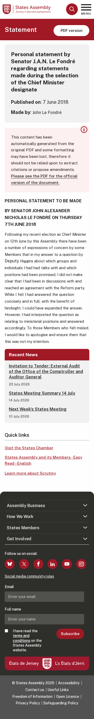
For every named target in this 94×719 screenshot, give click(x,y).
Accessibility (69, 683)
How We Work (20, 516)
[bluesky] (10, 564)
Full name (13, 609)
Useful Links (58, 690)
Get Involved (19, 538)
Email (9, 587)
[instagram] (81, 564)
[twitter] (24, 564)
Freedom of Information (32, 696)
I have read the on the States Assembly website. (27, 640)
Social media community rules (29, 576)
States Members (23, 527)
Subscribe (70, 634)
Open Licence (67, 696)
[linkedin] (52, 564)
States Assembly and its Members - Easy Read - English (43, 460)
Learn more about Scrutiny (30, 473)
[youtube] (67, 564)
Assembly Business (26, 505)
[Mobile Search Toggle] (72, 9)
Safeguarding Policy (60, 703)
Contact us (34, 690)
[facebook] (38, 564)
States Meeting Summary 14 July (42, 393)
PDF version (72, 30)
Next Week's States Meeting (38, 409)
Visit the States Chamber (29, 448)
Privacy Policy (28, 703)
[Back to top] (87, 712)
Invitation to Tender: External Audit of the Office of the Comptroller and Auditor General (46, 371)
